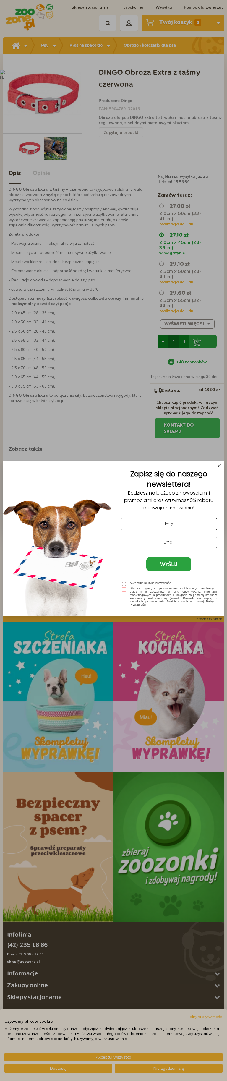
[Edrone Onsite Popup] (113, 540)
